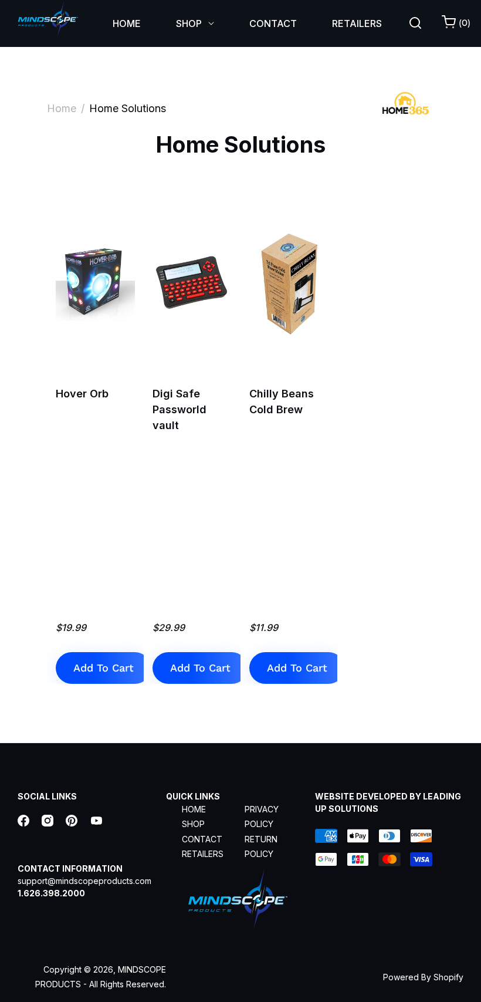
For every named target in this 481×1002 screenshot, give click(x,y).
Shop (193, 824)
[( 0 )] (450, 24)
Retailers (202, 854)
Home (61, 108)
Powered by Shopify (423, 977)
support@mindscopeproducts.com (84, 881)
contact (202, 839)
